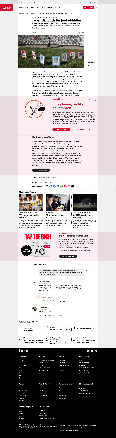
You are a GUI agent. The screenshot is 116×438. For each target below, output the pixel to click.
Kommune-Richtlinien (83, 425)
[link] (28, 7)
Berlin (20, 373)
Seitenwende (88, 428)
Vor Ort (61, 390)
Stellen (61, 368)
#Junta (45, 177)
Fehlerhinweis (52, 182)
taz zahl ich (82, 365)
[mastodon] (88, 351)
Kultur (20, 368)
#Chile (40, 177)
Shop (20, 416)
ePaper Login (43, 416)
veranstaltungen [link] (27, 2)
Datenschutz (69, 428)
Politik (27, 13)
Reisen (21, 411)
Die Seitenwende (64, 365)
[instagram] (96, 351)
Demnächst (62, 388)
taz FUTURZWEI (83, 391)
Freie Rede (22, 398)
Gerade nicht (90, 99)
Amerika (33, 13)
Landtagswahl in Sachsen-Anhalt (47, 361)
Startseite (21, 13)
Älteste (82, 265)
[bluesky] (92, 351)
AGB (82, 428)
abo (80, 360)
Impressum (77, 428)
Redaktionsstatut (71, 425)
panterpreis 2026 (84, 373)
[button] (96, 7)
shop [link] (34, 2)
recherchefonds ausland (86, 368)
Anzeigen (21, 419)
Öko (20, 363)
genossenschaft (84, 363)
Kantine (21, 414)
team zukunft (43, 388)
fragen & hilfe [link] (39, 2)
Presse (61, 370)
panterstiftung (83, 370)
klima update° (23, 393)
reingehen (22, 400)
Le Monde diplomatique (86, 393)
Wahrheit (21, 378)
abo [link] (78, 2)
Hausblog (62, 363)
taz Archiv (82, 396)
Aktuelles (62, 360)
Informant (62, 428)
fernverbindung (23, 390)
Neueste (77, 265)
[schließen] (95, 99)
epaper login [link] (93, 2)
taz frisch (41, 390)
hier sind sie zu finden (50, 274)
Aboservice (42, 413)
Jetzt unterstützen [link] (41, 170)
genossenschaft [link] (84, 2)
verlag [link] (20, 2)
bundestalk (22, 388)
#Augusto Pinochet (53, 177)
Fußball (41, 365)
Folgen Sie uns (82, 351)
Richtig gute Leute (44, 368)
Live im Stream (63, 393)
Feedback (42, 411)
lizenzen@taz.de (30, 427)
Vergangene (62, 395)
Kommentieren (43, 182)
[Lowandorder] (34, 309)
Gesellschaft (22, 365)
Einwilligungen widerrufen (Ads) (68, 430)
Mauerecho (22, 395)
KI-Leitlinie (93, 425)
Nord (20, 375)
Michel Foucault (43, 370)
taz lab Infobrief (43, 395)
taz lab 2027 (62, 398)
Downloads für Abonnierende (47, 418)
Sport (20, 370)
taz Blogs (82, 388)
